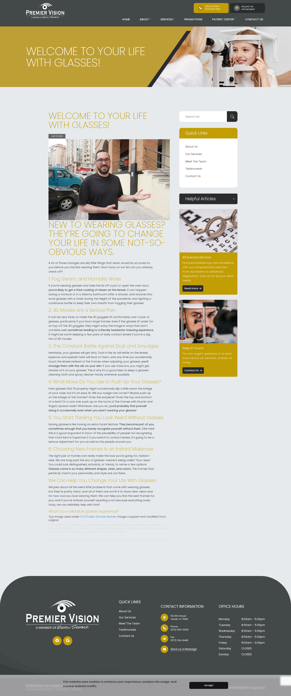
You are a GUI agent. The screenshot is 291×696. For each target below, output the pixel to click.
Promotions (193, 19)
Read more (191, 288)
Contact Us (254, 19)
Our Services (193, 154)
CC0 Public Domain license (98, 516)
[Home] (45, 10)
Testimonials (193, 169)
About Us (191, 146)
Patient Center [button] (223, 19)
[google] (67, 640)
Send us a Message (184, 649)
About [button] (144, 19)
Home (126, 19)
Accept (208, 685)
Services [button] (167, 19)
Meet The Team (195, 161)
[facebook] (57, 640)
